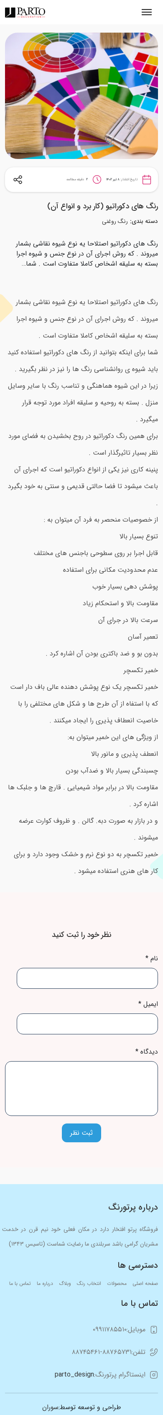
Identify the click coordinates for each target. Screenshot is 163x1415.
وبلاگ (65, 1283)
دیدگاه (146, 1052)
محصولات (117, 1283)
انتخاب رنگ (89, 1283)
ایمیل (148, 1004)
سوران (50, 1407)
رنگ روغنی (115, 221)
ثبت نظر (81, 1133)
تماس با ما (20, 1283)
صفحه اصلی (145, 1283)
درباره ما (45, 1283)
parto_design (74, 1375)
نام (151, 959)
